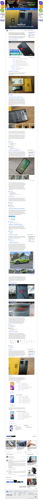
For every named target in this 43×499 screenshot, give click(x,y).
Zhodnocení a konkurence (31, 241)
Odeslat (23, 486)
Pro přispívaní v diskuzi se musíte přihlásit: (10, 479)
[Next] (32, 115)
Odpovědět (14, 469)
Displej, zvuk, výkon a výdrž (31, 238)
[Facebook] (30, 9)
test (35, 436)
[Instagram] (33, 9)
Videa (14, 494)
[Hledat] (36, 9)
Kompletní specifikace (31, 57)
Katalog (15, 493)
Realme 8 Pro (20, 98)
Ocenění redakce (20, 493)
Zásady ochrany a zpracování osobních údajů (33, 494)
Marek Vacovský (29, 488)
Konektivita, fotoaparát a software (31, 155)
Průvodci (15, 495)
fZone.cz (24, 494)
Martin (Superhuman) (11, 456)
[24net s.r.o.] (36, 497)
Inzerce (19, 494)
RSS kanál (20, 495)
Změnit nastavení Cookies (31, 493)
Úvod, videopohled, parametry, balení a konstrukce (32, 152)
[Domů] (9, 9)
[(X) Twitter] (31, 9)
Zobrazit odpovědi (11, 469)
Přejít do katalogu (12, 421)
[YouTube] (32, 9)
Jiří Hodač (9, 470)
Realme (34, 436)
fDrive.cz (24, 493)
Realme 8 (10, 36)
